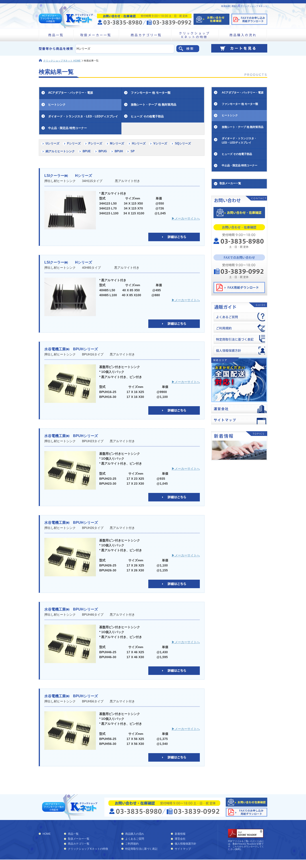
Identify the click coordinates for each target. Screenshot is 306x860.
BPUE (87, 151)
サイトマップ (183, 848)
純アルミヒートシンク (60, 151)
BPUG (103, 151)
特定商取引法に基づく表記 (141, 848)
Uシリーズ (52, 143)
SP (133, 151)
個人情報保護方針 (185, 843)
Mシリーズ (117, 143)
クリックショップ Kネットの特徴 (88, 848)
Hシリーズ (139, 143)
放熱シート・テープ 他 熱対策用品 (153, 104)
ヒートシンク (57, 104)
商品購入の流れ (134, 833)
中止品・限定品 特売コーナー (67, 128)
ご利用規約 (132, 843)
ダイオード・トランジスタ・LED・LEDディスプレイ (83, 116)
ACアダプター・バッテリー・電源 (70, 92)
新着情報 (180, 833)
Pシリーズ (95, 143)
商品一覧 (73, 833)
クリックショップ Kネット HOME (62, 60)
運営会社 (180, 838)
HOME (47, 833)
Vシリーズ (160, 143)
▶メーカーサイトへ (186, 218)
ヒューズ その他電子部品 (147, 116)
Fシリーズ (74, 143)
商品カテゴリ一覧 (78, 843)
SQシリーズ (183, 143)
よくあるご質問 (134, 838)
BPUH (119, 151)
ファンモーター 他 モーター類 (150, 92)
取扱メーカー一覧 (78, 838)
